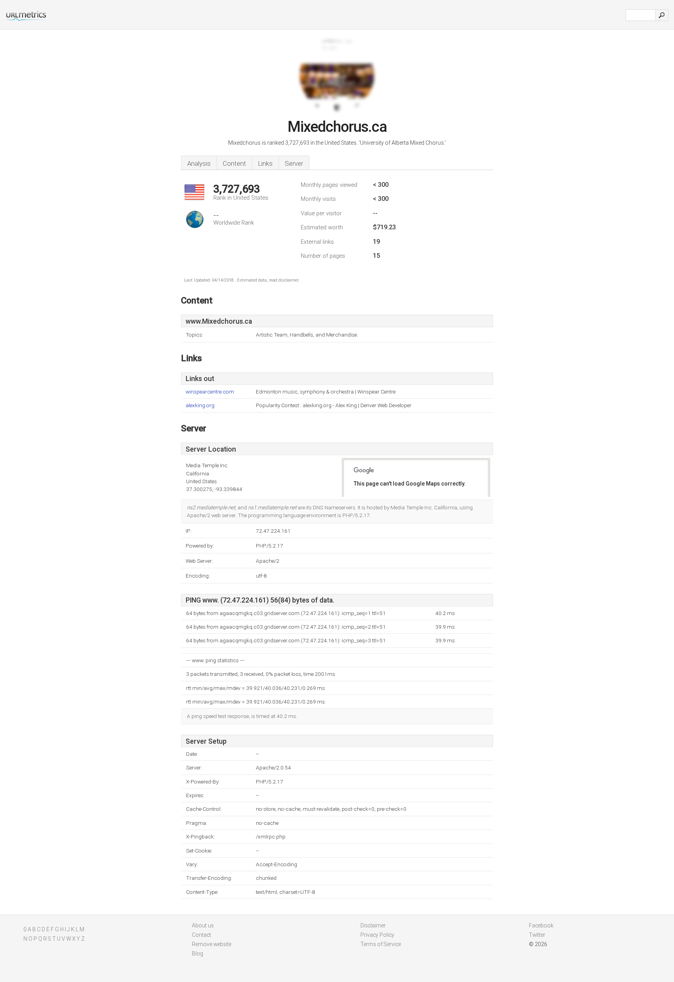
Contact (201, 935)
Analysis (199, 163)
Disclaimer (373, 925)
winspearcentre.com (210, 392)
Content (234, 163)
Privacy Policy (377, 935)
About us (203, 925)
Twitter (537, 935)
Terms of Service (380, 944)
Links (265, 163)
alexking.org (200, 405)
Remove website (211, 944)
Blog (197, 953)
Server (294, 163)
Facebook (541, 925)
